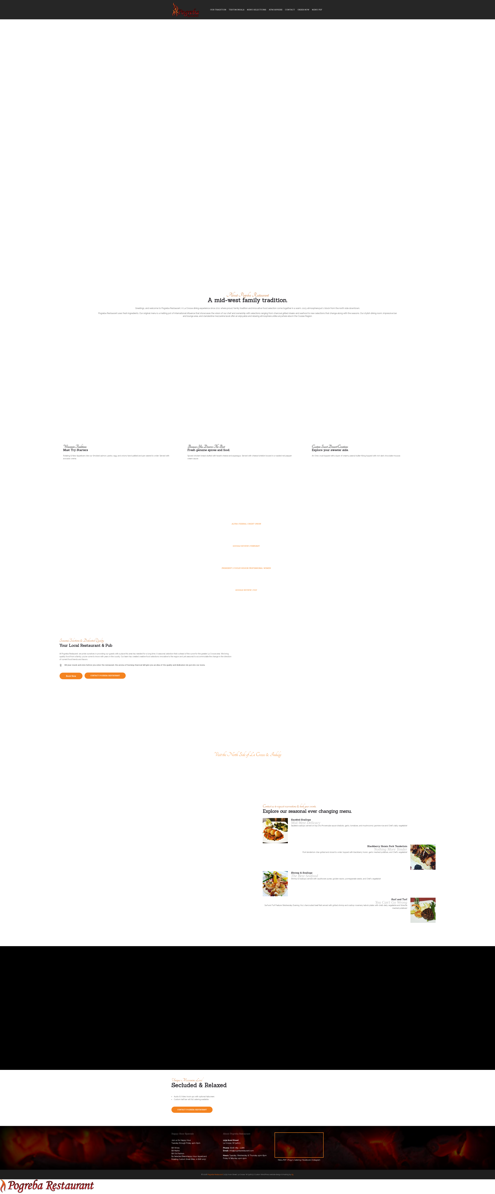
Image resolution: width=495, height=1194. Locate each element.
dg (292, 1174)
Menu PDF (317, 10)
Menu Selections (256, 10)
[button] (71, 676)
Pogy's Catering (294, 1160)
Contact (290, 10)
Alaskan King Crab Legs (185, 995)
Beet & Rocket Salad (309, 987)
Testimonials (236, 10)
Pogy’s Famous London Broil (62, 1007)
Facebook (306, 1160)
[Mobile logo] (47, 1193)
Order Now (303, 10)
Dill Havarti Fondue (433, 1007)
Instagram (316, 1160)
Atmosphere (275, 10)
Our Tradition (218, 10)
